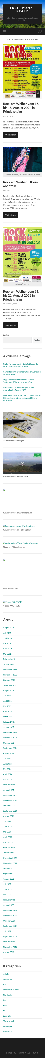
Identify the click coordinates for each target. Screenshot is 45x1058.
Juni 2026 (7, 638)
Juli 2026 (7, 633)
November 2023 (10, 800)
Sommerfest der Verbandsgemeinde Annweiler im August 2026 (18, 388)
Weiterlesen (10, 134)
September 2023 (10, 811)
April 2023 (7, 837)
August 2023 (8, 816)
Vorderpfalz (8, 1026)
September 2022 (10, 873)
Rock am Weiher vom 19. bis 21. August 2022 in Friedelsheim (21, 295)
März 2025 (7, 716)
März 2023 (7, 842)
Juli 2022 (7, 884)
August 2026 (8, 627)
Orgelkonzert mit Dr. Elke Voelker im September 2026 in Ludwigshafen (18, 380)
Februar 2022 (9, 899)
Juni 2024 (7, 764)
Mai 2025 (7, 706)
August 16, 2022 (10, 304)
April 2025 (7, 711)
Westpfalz (7, 1031)
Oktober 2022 (9, 868)
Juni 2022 (7, 889)
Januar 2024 (8, 790)
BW (4, 984)
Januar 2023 (8, 852)
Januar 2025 (8, 727)
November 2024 (10, 737)
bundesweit (8, 979)
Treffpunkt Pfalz (23, 9)
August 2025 (8, 690)
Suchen (6, 335)
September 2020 (10, 936)
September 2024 (10, 748)
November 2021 (10, 915)
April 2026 (7, 648)
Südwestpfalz (9, 1021)
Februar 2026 (9, 659)
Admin (6, 974)
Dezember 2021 (10, 910)
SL (4, 1010)
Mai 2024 (7, 769)
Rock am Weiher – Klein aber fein (20, 184)
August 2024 (8, 753)
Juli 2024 (7, 758)
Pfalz (5, 1000)
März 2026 (7, 654)
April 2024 (7, 774)
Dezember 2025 (10, 669)
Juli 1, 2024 (8, 116)
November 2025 (10, 674)
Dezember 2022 (10, 858)
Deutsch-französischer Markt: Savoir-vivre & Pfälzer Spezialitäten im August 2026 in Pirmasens (22, 398)
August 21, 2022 (10, 190)
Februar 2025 (9, 722)
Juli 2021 (7, 931)
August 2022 (8, 879)
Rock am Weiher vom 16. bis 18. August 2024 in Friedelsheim (21, 108)
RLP (5, 1005)
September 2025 (10, 685)
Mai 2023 (7, 831)
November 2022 (10, 863)
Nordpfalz (7, 995)
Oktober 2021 (9, 921)
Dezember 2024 (10, 732)
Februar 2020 (9, 941)
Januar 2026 (8, 664)
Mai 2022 (7, 894)
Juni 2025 (7, 701)
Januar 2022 (8, 905)
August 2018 (8, 952)
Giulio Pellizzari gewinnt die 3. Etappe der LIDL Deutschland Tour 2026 (20, 365)
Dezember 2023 (10, 795)
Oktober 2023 (9, 805)
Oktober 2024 (9, 743)
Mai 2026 (7, 643)
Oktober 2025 (9, 680)
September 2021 (10, 926)
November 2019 (10, 947)
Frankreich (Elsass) (11, 989)
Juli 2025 (7, 695)
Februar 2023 (9, 847)
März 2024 (7, 779)
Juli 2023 (7, 821)
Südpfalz (6, 1016)
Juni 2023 (7, 826)
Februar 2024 (9, 784)
